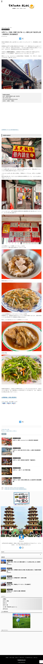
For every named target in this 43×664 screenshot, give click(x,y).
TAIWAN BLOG (21, 660)
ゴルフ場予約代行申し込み (28, 657)
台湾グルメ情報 (6, 429)
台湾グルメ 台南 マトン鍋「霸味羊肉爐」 (22, 470)
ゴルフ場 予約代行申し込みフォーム (10, 606)
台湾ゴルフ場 (21, 657)
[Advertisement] (21, 19)
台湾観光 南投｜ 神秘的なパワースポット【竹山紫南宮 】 (19, 584)
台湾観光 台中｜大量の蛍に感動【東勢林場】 (16, 591)
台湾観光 (7, 657)
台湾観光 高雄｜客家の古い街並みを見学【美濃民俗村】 (14, 487)
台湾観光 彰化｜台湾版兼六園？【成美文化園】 (17, 577)
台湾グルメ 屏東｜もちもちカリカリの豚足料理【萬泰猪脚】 (26, 440)
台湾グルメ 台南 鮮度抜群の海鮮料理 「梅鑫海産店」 (24, 460)
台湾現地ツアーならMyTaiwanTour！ (10, 129)
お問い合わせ (5, 608)
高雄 (3, 429)
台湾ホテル (16, 657)
